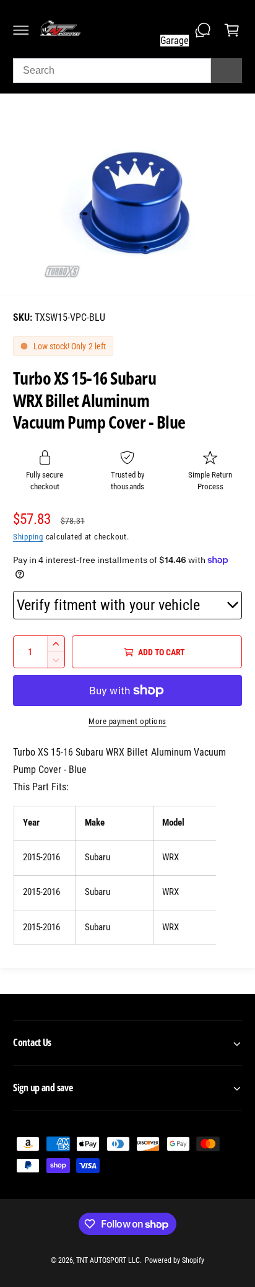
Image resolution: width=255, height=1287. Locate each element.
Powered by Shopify (174, 1260)
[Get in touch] (203, 30)
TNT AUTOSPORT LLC (108, 1260)
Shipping (28, 536)
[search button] (226, 70)
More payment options (127, 721)
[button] (21, 30)
